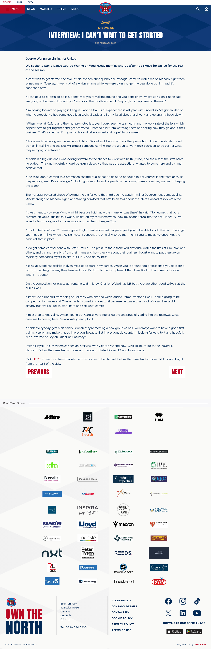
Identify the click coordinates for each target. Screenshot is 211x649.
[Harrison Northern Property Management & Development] (159, 493)
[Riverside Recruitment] (159, 553)
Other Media (200, 645)
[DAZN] (87, 416)
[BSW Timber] (159, 465)
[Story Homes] (159, 567)
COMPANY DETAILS (124, 606)
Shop (19, 2)
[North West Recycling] (123, 538)
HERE (37, 359)
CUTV (30, 2)
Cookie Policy (122, 618)
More (75, 9)
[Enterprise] (123, 416)
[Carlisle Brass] (87, 479)
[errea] (159, 416)
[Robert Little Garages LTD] (52, 567)
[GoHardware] (87, 494)
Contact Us (120, 612)
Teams (61, 9)
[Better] (52, 465)
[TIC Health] (87, 431)
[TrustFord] (123, 581)
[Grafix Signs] (123, 493)
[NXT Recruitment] (52, 553)
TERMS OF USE (121, 630)
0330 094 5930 (73, 627)
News (31, 9)
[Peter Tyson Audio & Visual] (87, 553)
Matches (46, 9)
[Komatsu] (52, 524)
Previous (38, 371)
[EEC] (159, 479)
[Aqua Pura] (52, 451)
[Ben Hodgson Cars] (159, 451)
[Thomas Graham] (87, 581)
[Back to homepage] (105, 8)
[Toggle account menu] (206, 9)
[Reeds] (123, 552)
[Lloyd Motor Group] (87, 524)
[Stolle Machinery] (123, 567)
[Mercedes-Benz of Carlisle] (52, 538)
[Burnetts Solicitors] (52, 479)
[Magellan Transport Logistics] (159, 524)
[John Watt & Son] (123, 509)
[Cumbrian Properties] (123, 479)
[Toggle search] (197, 9)
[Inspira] (87, 510)
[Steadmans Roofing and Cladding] (87, 567)
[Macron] (123, 524)
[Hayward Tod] (52, 509)
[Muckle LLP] (87, 538)
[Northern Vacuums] (159, 538)
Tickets (7, 2)
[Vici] (159, 581)
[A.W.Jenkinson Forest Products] (123, 451)
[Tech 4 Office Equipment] (52, 581)
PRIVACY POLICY (123, 624)
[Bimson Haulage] (87, 465)
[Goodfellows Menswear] (52, 493)
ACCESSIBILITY (122, 600)
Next (177, 371)
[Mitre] (52, 416)
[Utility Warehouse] (123, 431)
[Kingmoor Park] (159, 509)
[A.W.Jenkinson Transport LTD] (87, 451)
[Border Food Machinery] (123, 465)
